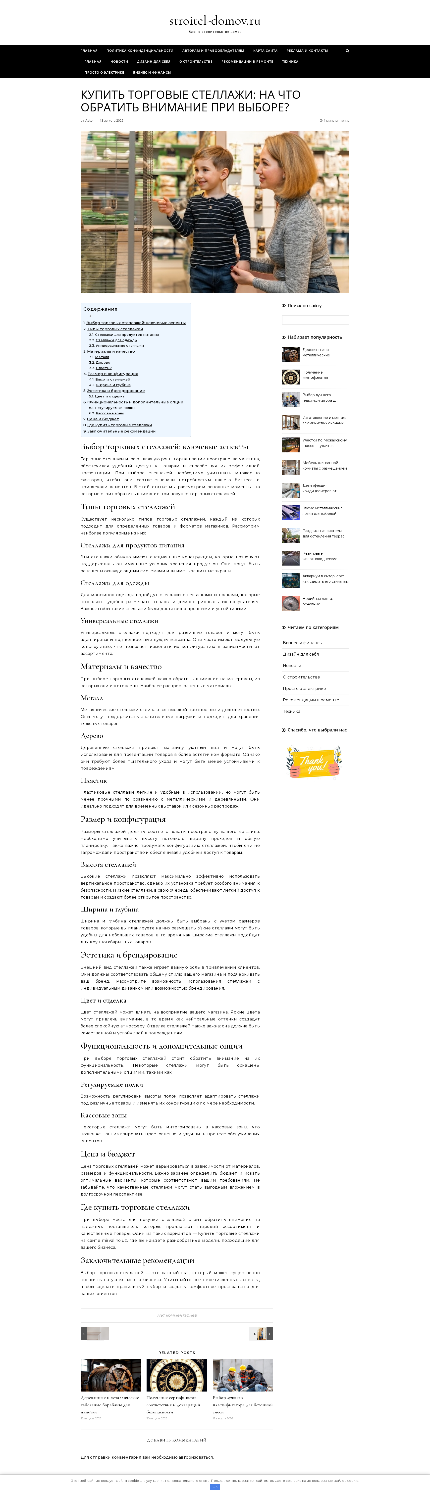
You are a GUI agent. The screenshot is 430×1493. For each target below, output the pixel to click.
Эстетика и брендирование (116, 390)
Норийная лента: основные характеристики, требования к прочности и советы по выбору (325, 601)
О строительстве (196, 61)
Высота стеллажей (112, 379)
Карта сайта (265, 50)
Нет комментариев (177, 1315)
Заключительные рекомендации (121, 431)
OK (215, 1487)
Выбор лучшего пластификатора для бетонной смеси (243, 1405)
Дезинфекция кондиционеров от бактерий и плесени (321, 488)
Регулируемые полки (115, 408)
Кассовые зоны (110, 413)
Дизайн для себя (153, 61)
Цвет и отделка (109, 396)
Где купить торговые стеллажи (119, 425)
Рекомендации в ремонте (247, 61)
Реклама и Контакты (307, 50)
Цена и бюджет (103, 419)
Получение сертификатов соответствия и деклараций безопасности (173, 1405)
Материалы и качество (111, 351)
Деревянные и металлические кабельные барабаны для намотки (110, 1405)
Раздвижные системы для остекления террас (323, 533)
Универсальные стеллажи (120, 345)
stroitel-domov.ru (215, 20)
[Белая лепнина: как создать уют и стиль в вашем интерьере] (92, 1333)
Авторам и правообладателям (213, 50)
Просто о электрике (104, 72)
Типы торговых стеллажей (115, 329)
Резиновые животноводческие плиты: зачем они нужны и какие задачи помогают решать (325, 556)
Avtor (89, 120)
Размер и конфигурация (113, 373)
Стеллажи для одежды (116, 340)
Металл (102, 357)
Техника (290, 61)
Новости (119, 61)
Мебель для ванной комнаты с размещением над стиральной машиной (326, 466)
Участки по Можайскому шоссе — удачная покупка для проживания (325, 443)
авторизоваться (196, 1457)
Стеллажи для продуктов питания (127, 335)
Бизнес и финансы (152, 72)
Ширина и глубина (113, 385)
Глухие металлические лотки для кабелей (323, 511)
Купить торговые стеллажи (229, 1233)
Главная (89, 50)
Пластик (104, 368)
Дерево (103, 362)
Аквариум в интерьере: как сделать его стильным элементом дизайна (326, 579)
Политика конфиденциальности (140, 50)
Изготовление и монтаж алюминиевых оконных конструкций (324, 420)
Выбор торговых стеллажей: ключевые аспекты (136, 322)
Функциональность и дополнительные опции (135, 402)
